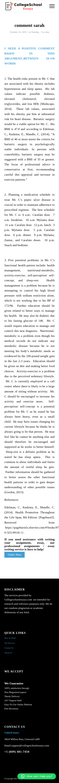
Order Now (14, 554)
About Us (8, 653)
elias (47, 32)
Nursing (35, 32)
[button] (36, 776)
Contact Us (8, 648)
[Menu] (50, 6)
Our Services (9, 643)
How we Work (10, 638)
